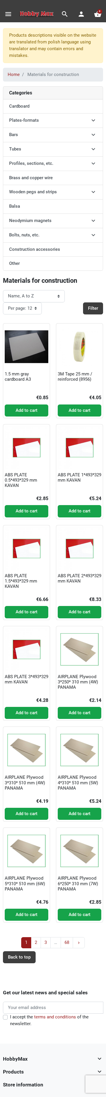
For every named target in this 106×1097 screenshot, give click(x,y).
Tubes (15, 149)
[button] (64, 14)
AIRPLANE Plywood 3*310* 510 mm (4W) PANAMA (25, 782)
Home (14, 74)
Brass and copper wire (31, 177)
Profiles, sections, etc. (31, 163)
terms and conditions (55, 1017)
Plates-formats (24, 120)
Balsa (14, 206)
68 (66, 942)
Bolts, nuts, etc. (24, 235)
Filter (93, 308)
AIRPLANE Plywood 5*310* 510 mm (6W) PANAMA (25, 883)
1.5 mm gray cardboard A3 (18, 376)
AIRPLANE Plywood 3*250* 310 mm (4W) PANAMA (78, 682)
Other (14, 263)
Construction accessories (34, 249)
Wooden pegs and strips (33, 191)
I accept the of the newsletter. (49, 1020)
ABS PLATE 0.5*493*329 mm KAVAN (21, 480)
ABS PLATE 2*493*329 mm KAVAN (79, 578)
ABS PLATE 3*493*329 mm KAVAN (26, 679)
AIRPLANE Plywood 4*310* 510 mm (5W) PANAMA (78, 782)
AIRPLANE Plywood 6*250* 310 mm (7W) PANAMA (78, 883)
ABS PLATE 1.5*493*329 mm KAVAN (21, 581)
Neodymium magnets (30, 220)
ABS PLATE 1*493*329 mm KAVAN (79, 477)
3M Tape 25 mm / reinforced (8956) (75, 376)
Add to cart (26, 410)
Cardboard (19, 106)
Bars (13, 134)
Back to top (19, 957)
